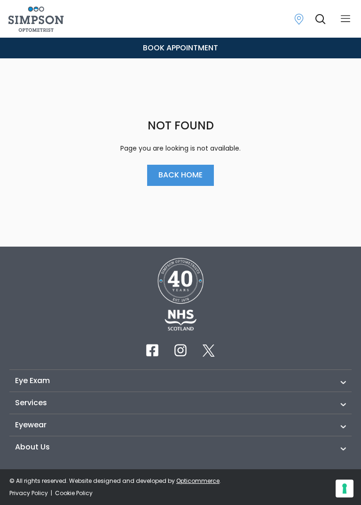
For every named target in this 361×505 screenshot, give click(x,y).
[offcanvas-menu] (345, 19)
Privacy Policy (29, 493)
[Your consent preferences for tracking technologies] (344, 488)
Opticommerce (198, 481)
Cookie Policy (74, 493)
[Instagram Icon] (180, 350)
